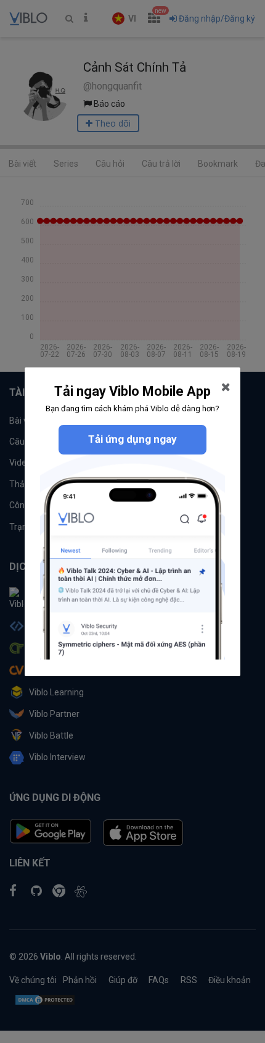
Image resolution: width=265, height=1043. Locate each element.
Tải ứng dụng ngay (132, 439)
